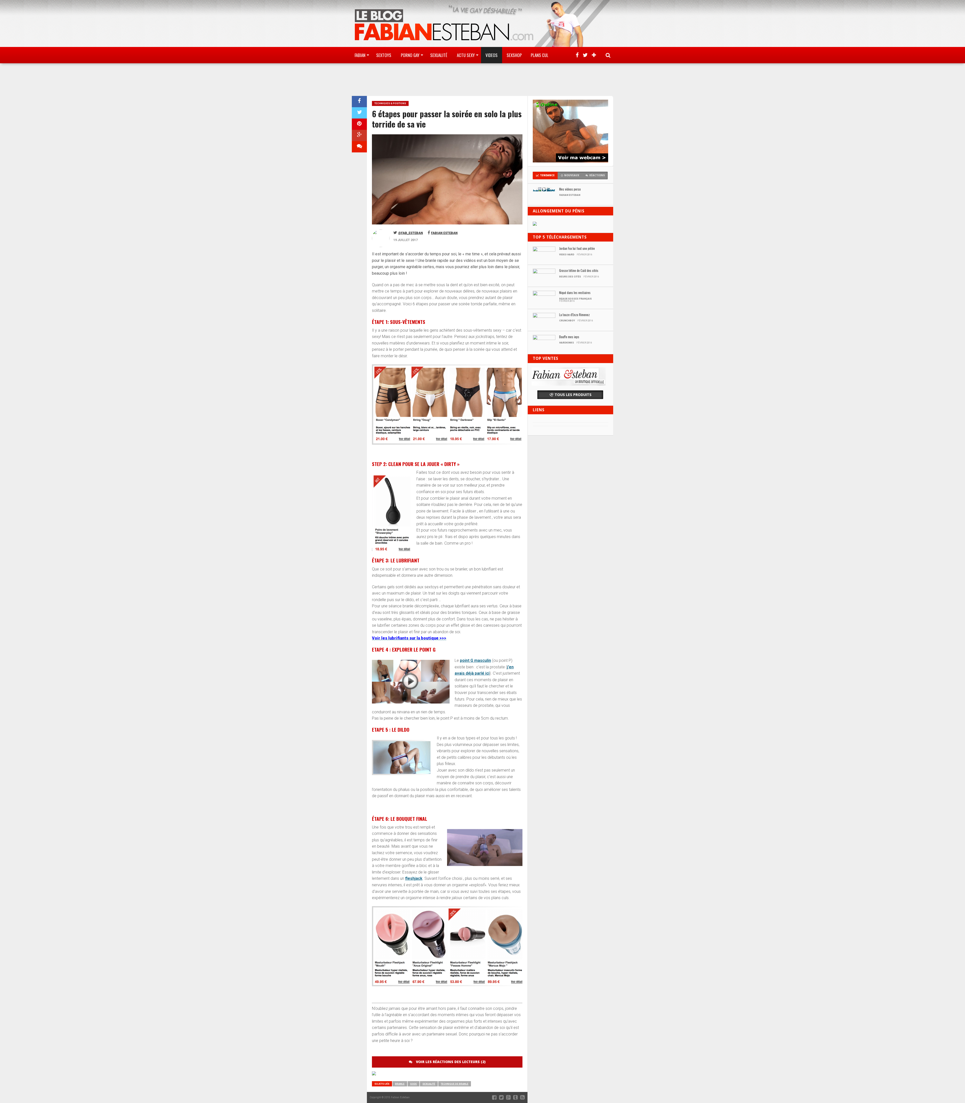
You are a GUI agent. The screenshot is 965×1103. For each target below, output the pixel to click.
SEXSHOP (514, 55)
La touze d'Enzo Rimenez (574, 315)
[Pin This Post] (359, 124)
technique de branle (454, 1083)
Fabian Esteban (444, 233)
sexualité (428, 1083)
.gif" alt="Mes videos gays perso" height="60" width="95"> (544, 191)
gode (413, 1083)
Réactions (597, 175)
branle (400, 1083)
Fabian (360, 55)
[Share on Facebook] (359, 101)
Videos (492, 55)
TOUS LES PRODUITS (573, 394)
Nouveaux (571, 175)
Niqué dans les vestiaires (575, 293)
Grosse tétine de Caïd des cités (578, 271)
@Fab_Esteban (410, 233)
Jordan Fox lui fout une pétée (577, 249)
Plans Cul (539, 55)
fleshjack (413, 878)
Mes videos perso (570, 189)
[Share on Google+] (359, 135)
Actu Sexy (466, 55)
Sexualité (438, 55)
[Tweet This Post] (359, 113)
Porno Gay (410, 55)
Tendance (547, 175)
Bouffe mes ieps (569, 337)
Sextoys (383, 55)
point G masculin (475, 660)
